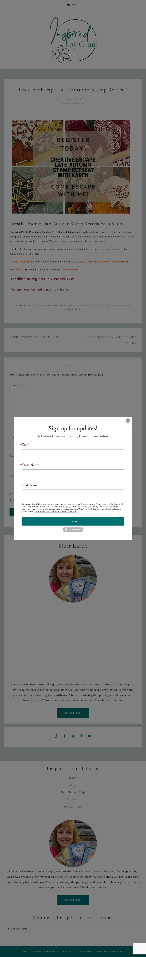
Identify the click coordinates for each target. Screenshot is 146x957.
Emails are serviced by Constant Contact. (56, 511)
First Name (30, 465)
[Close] (125, 420)
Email (26, 444)
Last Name (30, 485)
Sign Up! (73, 521)
